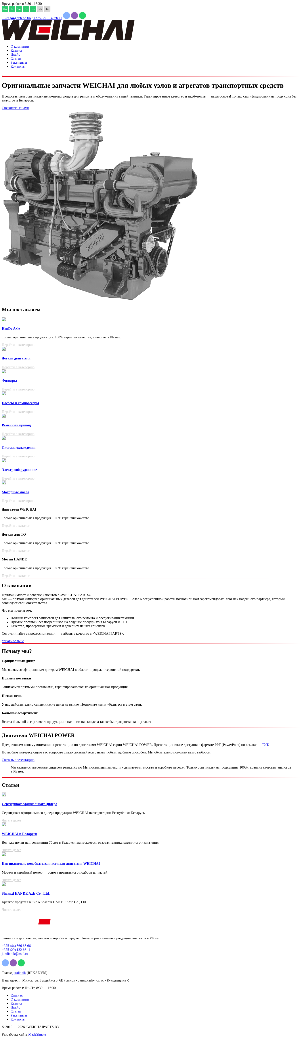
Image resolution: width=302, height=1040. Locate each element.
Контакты (18, 66)
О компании (20, 46)
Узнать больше (13, 641)
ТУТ (265, 745)
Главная (17, 995)
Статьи (16, 58)
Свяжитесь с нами (15, 108)
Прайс (15, 54)
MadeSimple (37, 1034)
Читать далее (11, 820)
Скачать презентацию (18, 760)
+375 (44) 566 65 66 (16, 18)
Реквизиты (19, 62)
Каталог (17, 50)
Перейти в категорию (18, 345)
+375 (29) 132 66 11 (47, 18)
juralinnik (19, 973)
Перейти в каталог (16, 525)
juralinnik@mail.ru (15, 954)
